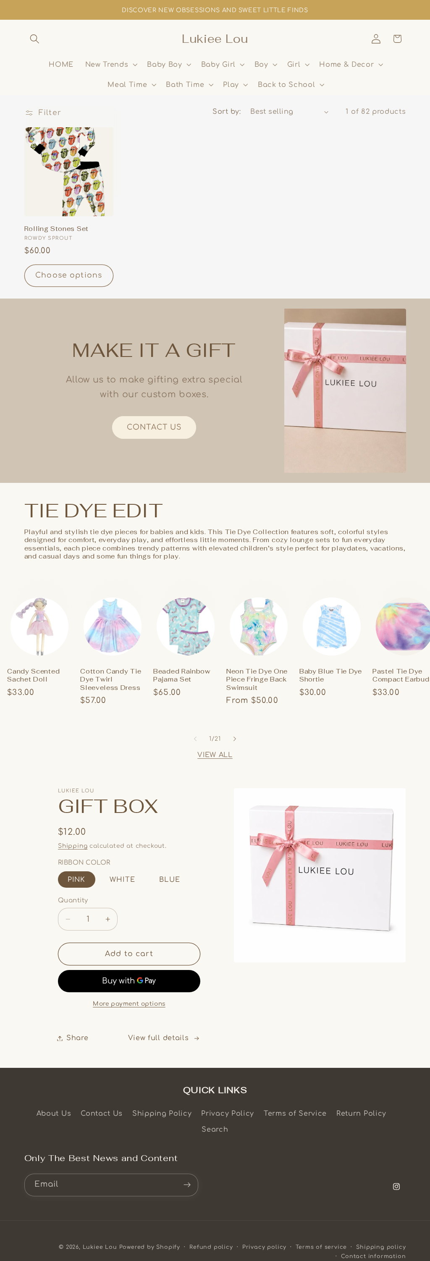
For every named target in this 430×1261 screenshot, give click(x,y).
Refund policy (211, 1247)
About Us (54, 1113)
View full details (158, 1038)
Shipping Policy (161, 1113)
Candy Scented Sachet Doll (33, 675)
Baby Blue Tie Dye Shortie (330, 675)
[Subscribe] (187, 1185)
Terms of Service (295, 1113)
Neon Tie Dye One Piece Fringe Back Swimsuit (257, 679)
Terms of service (321, 1247)
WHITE (122, 879)
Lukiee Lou (100, 1247)
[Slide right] (234, 739)
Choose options (68, 275)
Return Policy (361, 1113)
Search (215, 1129)
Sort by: (226, 111)
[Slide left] (195, 739)
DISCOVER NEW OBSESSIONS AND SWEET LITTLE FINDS (215, 10)
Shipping (72, 846)
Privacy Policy (227, 1113)
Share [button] (77, 1038)
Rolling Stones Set (56, 229)
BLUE (169, 879)
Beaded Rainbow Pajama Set (182, 675)
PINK (77, 879)
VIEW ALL (215, 755)
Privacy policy (264, 1247)
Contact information (373, 1256)
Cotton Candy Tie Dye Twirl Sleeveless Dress (110, 679)
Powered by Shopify (150, 1247)
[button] (35, 39)
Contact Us (102, 1113)
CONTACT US (154, 427)
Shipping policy (381, 1247)
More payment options (129, 1004)
